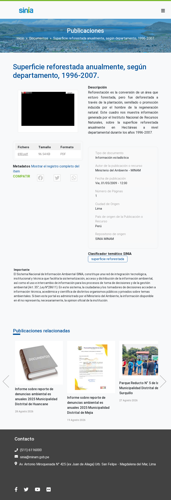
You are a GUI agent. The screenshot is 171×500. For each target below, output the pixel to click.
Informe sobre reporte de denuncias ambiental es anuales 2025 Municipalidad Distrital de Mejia (88, 405)
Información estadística (112, 157)
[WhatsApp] (73, 177)
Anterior (7, 381)
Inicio (20, 38)
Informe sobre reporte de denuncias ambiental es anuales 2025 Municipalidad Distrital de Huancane (36, 396)
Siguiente (164, 381)
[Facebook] (40, 177)
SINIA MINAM (104, 239)
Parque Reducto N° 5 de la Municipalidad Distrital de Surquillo (139, 388)
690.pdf (23, 154)
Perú (98, 226)
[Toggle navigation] (163, 10)
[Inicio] (26, 10)
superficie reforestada (107, 259)
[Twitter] (57, 177)
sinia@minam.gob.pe (34, 457)
